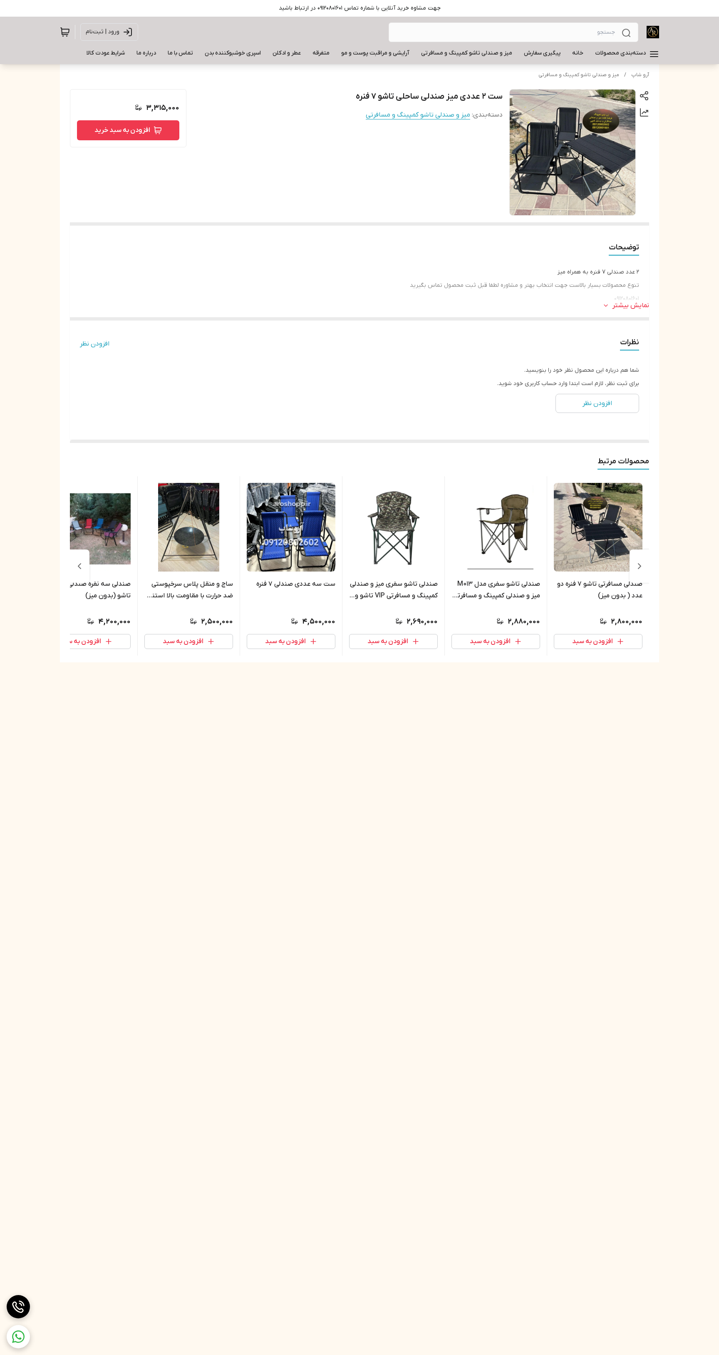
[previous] (640, 566)
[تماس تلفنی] (18, 1306)
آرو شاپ (640, 75)
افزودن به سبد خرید (122, 130)
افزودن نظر (94, 344)
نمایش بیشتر (630, 305)
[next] (79, 566)
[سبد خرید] (65, 32)
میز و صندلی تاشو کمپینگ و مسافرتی (578, 75)
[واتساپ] (18, 1336)
